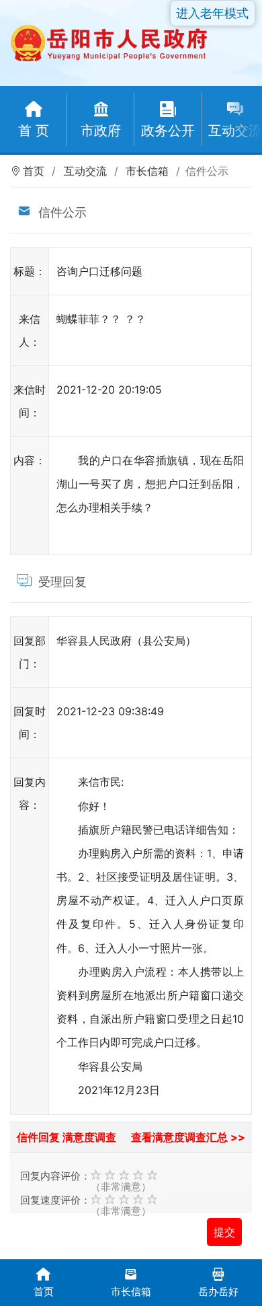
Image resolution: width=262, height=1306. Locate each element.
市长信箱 (147, 171)
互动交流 (85, 171)
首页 (33, 171)
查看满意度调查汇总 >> (188, 1137)
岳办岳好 (218, 1291)
